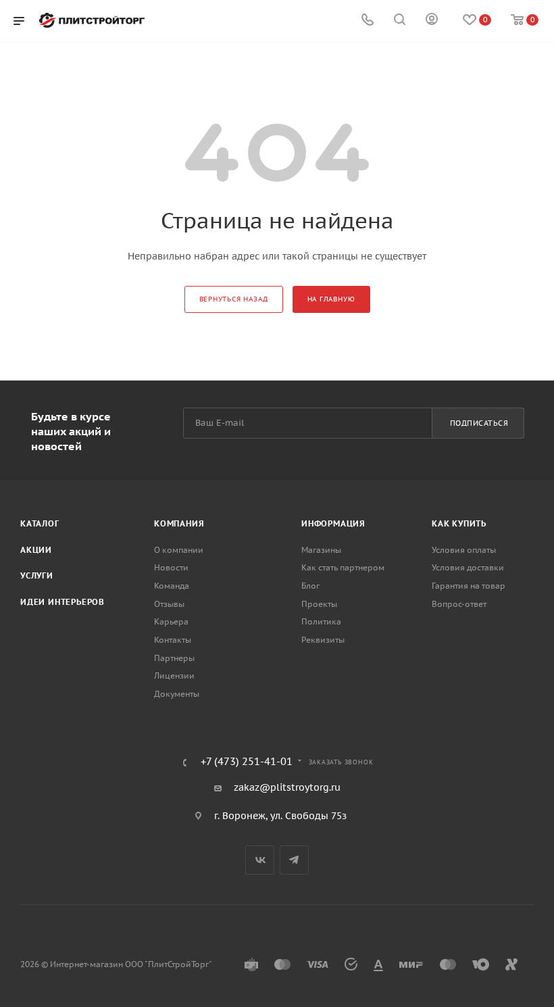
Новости (171, 567)
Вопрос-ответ (459, 604)
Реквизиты (323, 640)
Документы (176, 694)
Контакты (172, 640)
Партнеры (174, 658)
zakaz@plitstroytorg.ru (287, 787)
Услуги (36, 575)
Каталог (39, 523)
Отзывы (169, 604)
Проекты (319, 604)
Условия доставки (468, 567)
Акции (36, 550)
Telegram (294, 860)
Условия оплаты (464, 550)
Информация (333, 523)
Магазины (321, 550)
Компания (179, 523)
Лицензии (174, 675)
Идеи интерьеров (62, 602)
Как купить (459, 523)
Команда (171, 586)
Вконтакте (259, 860)
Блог (310, 586)
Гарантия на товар (468, 586)
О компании (178, 550)
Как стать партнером (342, 567)
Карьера (171, 621)
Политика (321, 621)
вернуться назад (233, 299)
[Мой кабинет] (432, 21)
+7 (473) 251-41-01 (247, 762)
